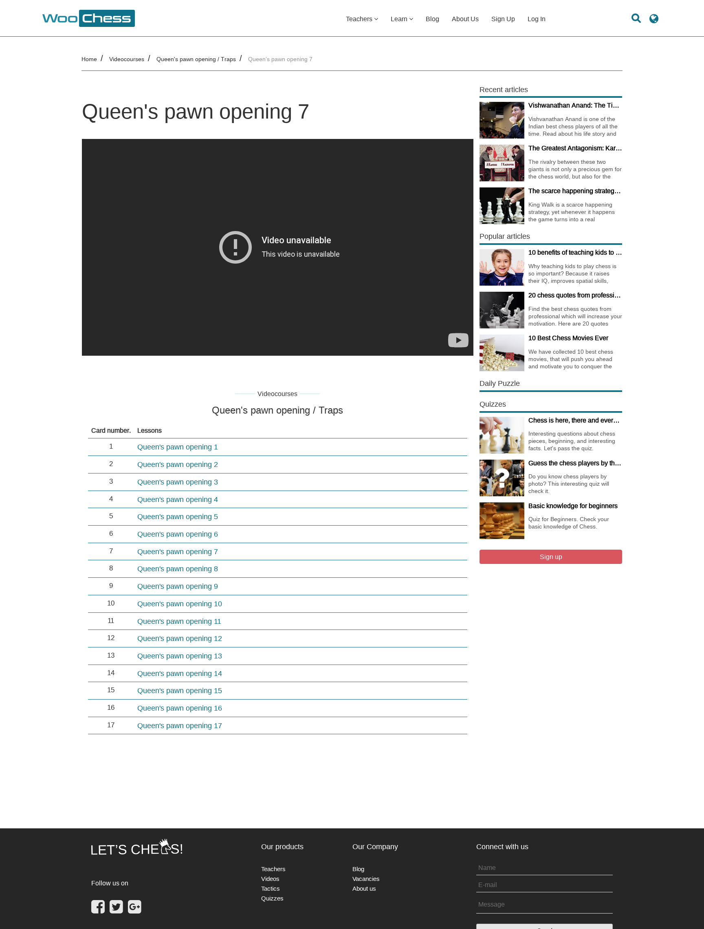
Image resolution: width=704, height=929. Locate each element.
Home (89, 59)
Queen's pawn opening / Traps (196, 59)
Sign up (503, 18)
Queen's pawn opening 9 (177, 586)
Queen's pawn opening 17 (179, 725)
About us (465, 18)
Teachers (360, 18)
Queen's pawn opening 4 (177, 499)
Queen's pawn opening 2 (177, 464)
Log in (537, 18)
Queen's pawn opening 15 (179, 690)
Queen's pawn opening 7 (177, 551)
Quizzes (272, 898)
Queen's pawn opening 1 (177, 446)
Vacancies (366, 878)
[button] (653, 21)
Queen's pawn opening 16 (179, 708)
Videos (270, 878)
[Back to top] (692, 912)
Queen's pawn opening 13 (179, 656)
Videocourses (126, 59)
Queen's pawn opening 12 (179, 638)
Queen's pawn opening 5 (177, 516)
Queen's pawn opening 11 (179, 621)
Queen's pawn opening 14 (179, 673)
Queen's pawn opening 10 (179, 603)
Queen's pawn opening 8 (177, 568)
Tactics (270, 888)
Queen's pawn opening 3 (177, 482)
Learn (400, 18)
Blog (432, 18)
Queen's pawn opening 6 (177, 534)
